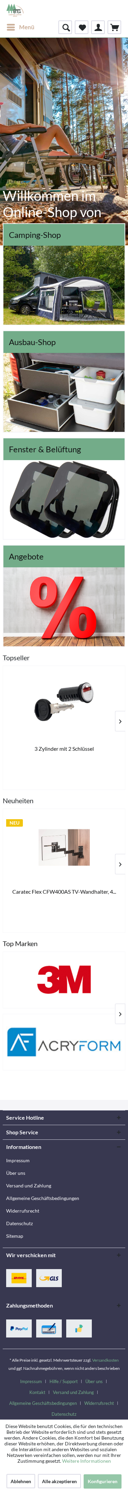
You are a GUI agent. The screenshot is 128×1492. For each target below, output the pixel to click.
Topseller (16, 657)
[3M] (64, 980)
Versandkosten (105, 1360)
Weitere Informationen (86, 1461)
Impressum (18, 1160)
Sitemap (14, 1236)
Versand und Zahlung (28, 1185)
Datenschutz (19, 1223)
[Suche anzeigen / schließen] (65, 27)
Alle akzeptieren (59, 1481)
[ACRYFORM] (64, 1042)
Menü (26, 27)
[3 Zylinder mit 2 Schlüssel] (64, 704)
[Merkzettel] (81, 27)
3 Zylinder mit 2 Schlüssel (64, 748)
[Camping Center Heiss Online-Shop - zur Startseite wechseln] (15, 10)
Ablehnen (21, 1481)
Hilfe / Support (63, 1381)
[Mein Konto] (98, 27)
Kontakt (37, 1392)
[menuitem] (20, 27)
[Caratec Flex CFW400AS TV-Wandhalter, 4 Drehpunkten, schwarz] (64, 847)
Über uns (15, 1173)
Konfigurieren (102, 1481)
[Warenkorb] (114, 27)
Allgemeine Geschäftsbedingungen (42, 1198)
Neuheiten (18, 800)
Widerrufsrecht (22, 1211)
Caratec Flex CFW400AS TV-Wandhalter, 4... (64, 891)
